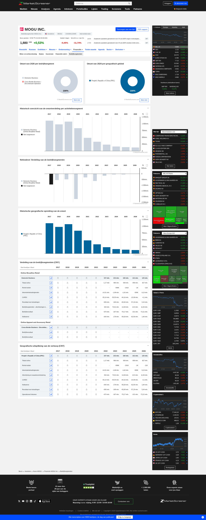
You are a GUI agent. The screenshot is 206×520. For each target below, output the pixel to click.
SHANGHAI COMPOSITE (163, 69)
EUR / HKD (157, 338)
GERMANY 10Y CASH (162, 455)
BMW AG (158, 240)
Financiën (77, 49)
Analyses (45, 9)
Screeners (116, 9)
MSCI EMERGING (161, 74)
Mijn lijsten (170, 166)
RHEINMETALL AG (161, 154)
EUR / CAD (157, 330)
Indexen (157, 27)
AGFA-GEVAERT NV (162, 159)
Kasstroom (49, 54)
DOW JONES (159, 63)
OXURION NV (159, 201)
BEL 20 (157, 47)
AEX (156, 49)
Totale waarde (90, 49)
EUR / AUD (157, 332)
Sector (109, 49)
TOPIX (157, 71)
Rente (155, 434)
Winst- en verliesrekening (28, 54)
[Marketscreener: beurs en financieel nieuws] (34, 3)
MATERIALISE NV (161, 198)
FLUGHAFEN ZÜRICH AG (163, 264)
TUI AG (157, 141)
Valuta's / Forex (158, 293)
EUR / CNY (157, 335)
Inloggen (167, 3)
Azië (183, 27)
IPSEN (157, 258)
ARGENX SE (159, 151)
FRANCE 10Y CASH (162, 460)
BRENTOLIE (157, 378)
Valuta (170, 348)
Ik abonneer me (181, 3)
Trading (104, 9)
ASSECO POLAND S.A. (163, 255)
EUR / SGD (157, 341)
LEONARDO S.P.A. (161, 261)
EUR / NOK (157, 324)
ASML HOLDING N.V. (162, 138)
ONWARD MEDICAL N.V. (163, 186)
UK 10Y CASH (160, 463)
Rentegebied (170, 467)
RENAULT (158, 248)
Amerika (174, 27)
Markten (23, 9)
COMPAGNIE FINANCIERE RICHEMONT (167, 136)
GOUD (155, 372)
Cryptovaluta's (158, 394)
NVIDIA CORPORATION (163, 157)
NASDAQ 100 (159, 66)
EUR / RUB (157, 319)
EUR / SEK (156, 321)
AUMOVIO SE (159, 243)
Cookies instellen (83, 511)
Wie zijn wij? (96, 511)
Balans (41, 54)
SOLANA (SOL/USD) (162, 418)
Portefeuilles (82, 9)
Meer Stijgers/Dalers (170, 226)
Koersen (32, 49)
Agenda (57, 9)
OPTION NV (159, 193)
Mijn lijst (156, 132)
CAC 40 (157, 52)
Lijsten (94, 9)
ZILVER (155, 381)
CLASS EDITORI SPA (162, 148)
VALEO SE (158, 245)
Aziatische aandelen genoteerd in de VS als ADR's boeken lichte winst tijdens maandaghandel (117, 43)
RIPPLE (157, 423)
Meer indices (170, 93)
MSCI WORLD (160, 77)
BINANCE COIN (160, 420)
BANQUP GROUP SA (162, 178)
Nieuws (34, 9)
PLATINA (156, 383)
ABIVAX (157, 253)
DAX (156, 55)
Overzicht (23, 49)
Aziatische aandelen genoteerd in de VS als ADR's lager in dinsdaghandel (117, 39)
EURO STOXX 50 (161, 58)
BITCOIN (158, 412)
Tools (127, 9)
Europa (165, 27)
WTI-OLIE (156, 375)
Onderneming (64, 49)
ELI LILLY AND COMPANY (163, 146)
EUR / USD (157, 310)
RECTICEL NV (160, 183)
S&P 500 (158, 61)
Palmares (138, 9)
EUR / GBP (157, 313)
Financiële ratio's (61, 54)
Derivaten (119, 49)
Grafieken (42, 49)
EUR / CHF (157, 316)
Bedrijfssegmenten (75, 54)
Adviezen (68, 9)
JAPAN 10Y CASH (161, 458)
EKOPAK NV (159, 189)
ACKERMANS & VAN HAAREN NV (166, 180)
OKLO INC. (158, 162)
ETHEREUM (159, 415)
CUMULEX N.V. (160, 204)
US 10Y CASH (160, 452)
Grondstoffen (157, 355)
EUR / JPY (156, 343)
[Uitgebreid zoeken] (129, 3)
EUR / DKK (157, 327)
